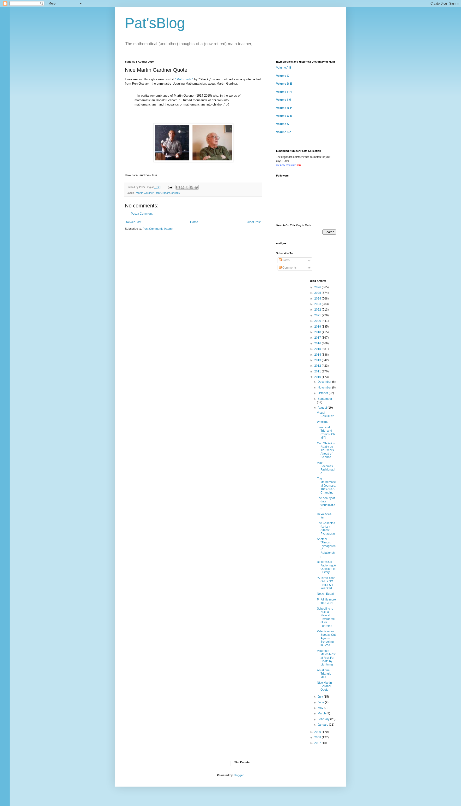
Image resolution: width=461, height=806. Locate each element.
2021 (318, 315)
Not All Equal (325, 593)
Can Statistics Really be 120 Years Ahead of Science (326, 450)
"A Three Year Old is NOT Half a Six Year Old (326, 583)
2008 (318, 737)
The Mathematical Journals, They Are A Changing (326, 485)
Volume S (282, 124)
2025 (318, 292)
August (323, 407)
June (321, 702)
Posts (286, 260)
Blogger (238, 775)
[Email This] (178, 187)
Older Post (254, 222)
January (323, 724)
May (321, 708)
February (324, 719)
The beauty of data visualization (326, 503)
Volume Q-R (284, 116)
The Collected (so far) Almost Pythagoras (326, 528)
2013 (318, 360)
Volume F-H (284, 92)
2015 (318, 349)
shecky (175, 192)
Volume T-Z (283, 132)
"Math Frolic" (184, 79)
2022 (318, 309)
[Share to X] (187, 187)
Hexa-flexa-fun (324, 515)
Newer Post (133, 222)
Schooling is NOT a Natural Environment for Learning (326, 617)
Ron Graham (162, 192)
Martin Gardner (144, 192)
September (325, 398)
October (323, 393)
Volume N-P (284, 108)
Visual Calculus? (325, 414)
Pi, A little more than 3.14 (326, 601)
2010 (318, 377)
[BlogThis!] (182, 187)
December (325, 381)
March (322, 713)
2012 (318, 365)
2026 (318, 287)
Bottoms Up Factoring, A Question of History (326, 567)
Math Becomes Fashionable (326, 468)
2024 (318, 298)
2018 (318, 332)
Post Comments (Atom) (158, 228)
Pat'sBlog (155, 23)
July (321, 696)
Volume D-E (284, 83)
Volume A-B (283, 67)
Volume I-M (283, 99)
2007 (318, 743)
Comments (289, 267)
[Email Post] (170, 187)
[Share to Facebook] (191, 187)
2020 (318, 321)
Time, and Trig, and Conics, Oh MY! (326, 432)
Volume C (282, 75)
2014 (318, 354)
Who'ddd (322, 422)
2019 (318, 326)
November (325, 387)
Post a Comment (141, 213)
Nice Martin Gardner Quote (324, 686)
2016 (318, 343)
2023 (318, 304)
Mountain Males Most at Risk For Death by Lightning (326, 657)
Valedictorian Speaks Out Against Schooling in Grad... (326, 638)
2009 (318, 732)
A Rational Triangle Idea (324, 674)
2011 (318, 371)
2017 (318, 337)
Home (194, 222)
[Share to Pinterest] (196, 187)
